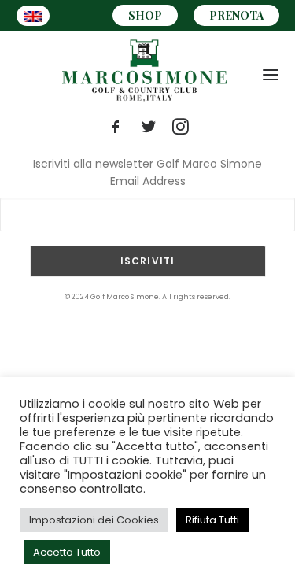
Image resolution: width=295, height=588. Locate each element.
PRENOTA (236, 15)
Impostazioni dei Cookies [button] (94, 519)
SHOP (145, 15)
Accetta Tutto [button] (67, 552)
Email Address (148, 181)
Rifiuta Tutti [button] (212, 519)
